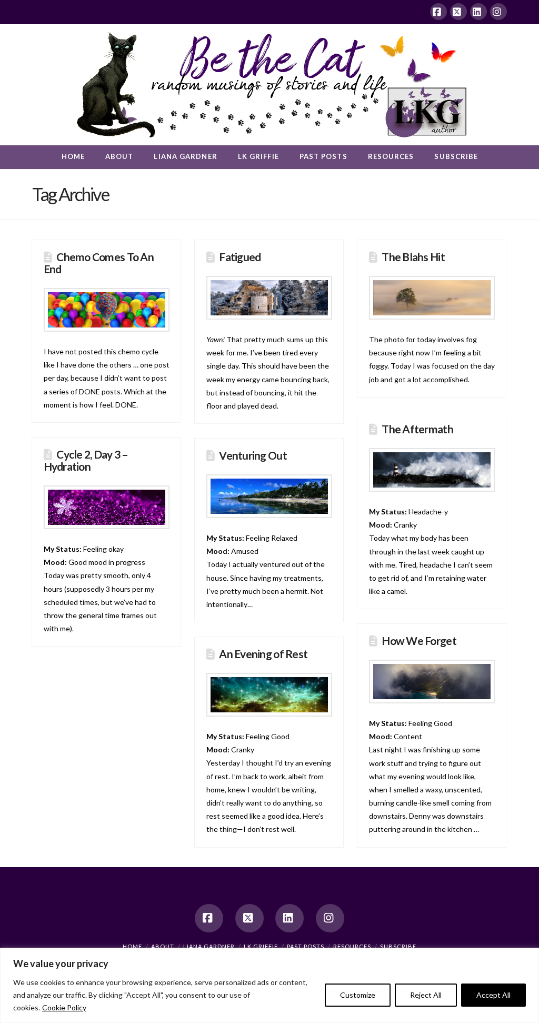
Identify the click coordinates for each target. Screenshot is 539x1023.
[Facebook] (438, 11)
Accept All (493, 994)
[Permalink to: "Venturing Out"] (269, 496)
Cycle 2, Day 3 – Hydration (86, 460)
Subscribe (398, 946)
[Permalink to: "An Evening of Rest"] (269, 694)
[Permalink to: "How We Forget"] (432, 681)
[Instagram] (498, 11)
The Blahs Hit (413, 256)
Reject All (426, 994)
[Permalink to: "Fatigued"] (269, 297)
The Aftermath (417, 428)
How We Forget (419, 640)
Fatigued (240, 256)
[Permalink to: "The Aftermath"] (432, 470)
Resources (352, 946)
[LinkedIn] (478, 11)
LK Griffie (261, 946)
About (162, 946)
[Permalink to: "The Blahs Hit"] (432, 297)
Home (132, 946)
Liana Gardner (209, 946)
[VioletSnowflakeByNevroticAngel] (106, 507)
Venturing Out (252, 455)
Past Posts (305, 946)
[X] (458, 11)
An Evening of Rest (263, 653)
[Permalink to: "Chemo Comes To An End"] (106, 309)
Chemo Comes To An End (99, 262)
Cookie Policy (64, 1007)
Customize (357, 994)
